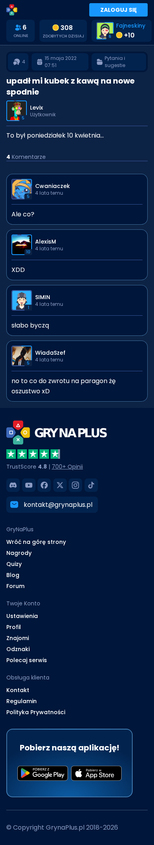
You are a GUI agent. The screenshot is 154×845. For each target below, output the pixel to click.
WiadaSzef (50, 353)
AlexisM (45, 242)
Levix (36, 108)
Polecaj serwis (26, 660)
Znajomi (17, 638)
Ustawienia (22, 616)
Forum (15, 586)
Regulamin (21, 701)
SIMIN (42, 297)
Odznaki (18, 649)
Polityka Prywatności (35, 712)
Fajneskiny (130, 26)
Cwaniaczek (52, 186)
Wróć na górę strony (36, 542)
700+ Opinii (67, 467)
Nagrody (19, 553)
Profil (13, 627)
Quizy (14, 564)
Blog (12, 575)
